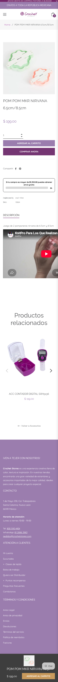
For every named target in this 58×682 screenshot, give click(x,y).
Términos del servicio (13, 631)
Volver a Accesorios (31, 426)
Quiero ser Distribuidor (14, 575)
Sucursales (8, 558)
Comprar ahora (29, 151)
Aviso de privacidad (12, 615)
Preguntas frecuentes (14, 586)
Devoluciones (9, 626)
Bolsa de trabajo (11, 569)
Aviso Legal (8, 610)
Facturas (7, 642)
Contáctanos (9, 591)
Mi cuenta (8, 553)
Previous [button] (7, 371)
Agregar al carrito (38, 676)
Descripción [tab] (11, 215)
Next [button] (51, 371)
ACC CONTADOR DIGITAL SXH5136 (29, 393)
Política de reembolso (13, 637)
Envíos (6, 620)
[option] (29, 370)
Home (7, 24)
